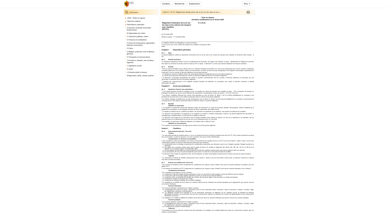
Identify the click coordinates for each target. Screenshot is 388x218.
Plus (246, 3)
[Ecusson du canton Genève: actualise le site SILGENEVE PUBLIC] (128, 4)
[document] (208, 114)
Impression (194, 3)
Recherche (179, 3)
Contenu (166, 3)
